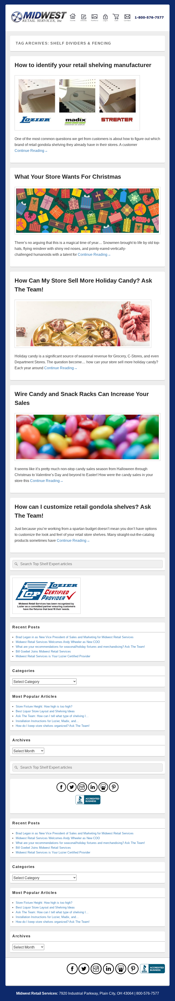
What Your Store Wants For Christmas (68, 176)
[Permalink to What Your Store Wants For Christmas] (87, 237)
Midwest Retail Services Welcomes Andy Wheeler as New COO (58, 642)
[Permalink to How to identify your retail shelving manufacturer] (77, 133)
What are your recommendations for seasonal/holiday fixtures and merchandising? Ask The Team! (80, 646)
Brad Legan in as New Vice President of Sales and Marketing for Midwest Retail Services (75, 637)
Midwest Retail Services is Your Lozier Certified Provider (53, 656)
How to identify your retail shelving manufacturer (83, 65)
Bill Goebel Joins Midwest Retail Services (43, 651)
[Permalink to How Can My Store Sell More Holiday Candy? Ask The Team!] (83, 350)
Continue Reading (31, 151)
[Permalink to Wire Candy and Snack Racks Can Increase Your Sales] (87, 463)
